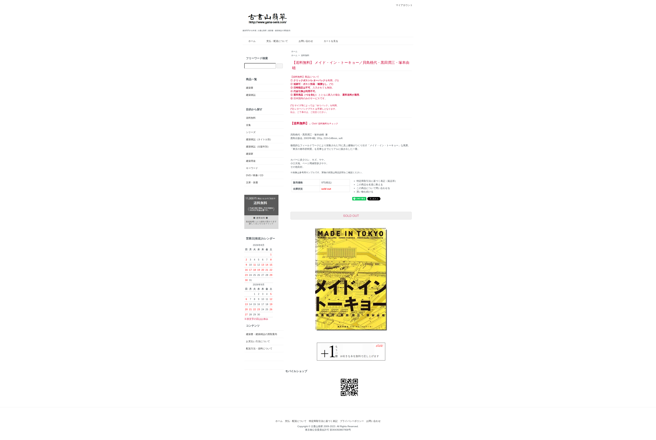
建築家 (249, 153)
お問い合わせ (306, 41)
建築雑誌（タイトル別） (259, 139)
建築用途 (251, 161)
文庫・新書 (252, 182)
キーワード (252, 168)
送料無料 (305, 55)
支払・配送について (277, 41)
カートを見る (331, 41)
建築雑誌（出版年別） (258, 146)
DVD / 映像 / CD (254, 175)
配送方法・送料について (259, 348)
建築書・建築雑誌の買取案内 (261, 334)
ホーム (252, 41)
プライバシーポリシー (352, 421)
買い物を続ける (365, 191)
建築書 (249, 87)
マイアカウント (404, 5)
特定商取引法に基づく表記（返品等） (377, 181)
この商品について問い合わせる (373, 188)
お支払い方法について (258, 341)
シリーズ (251, 132)
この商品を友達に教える (370, 184)
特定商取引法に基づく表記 (323, 421)
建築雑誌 (251, 95)
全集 (248, 125)
